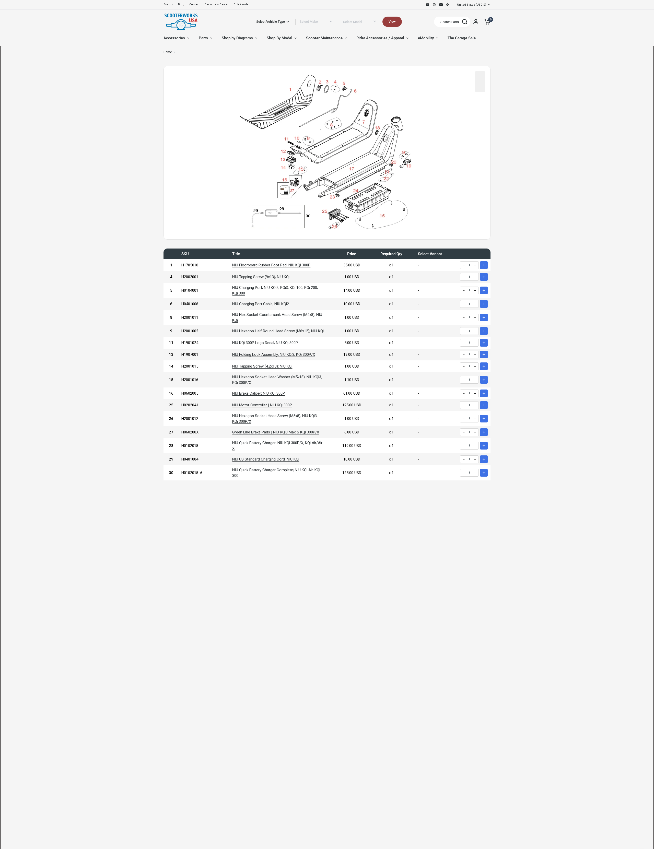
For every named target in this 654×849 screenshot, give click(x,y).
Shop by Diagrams (237, 38)
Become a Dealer (216, 4)
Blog (181, 4)
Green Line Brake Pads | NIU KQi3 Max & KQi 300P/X (275, 432)
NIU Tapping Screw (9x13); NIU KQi (260, 277)
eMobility (426, 38)
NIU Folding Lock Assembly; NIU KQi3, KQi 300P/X (273, 354)
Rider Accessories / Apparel (380, 38)
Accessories (174, 38)
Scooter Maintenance (324, 38)
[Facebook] (427, 4)
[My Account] (475, 21)
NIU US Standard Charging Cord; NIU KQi (265, 459)
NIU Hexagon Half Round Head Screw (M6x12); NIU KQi (278, 331)
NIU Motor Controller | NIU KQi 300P (262, 405)
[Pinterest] (447, 4)
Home (168, 52)
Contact (194, 4)
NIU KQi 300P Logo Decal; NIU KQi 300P (265, 342)
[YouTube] (441, 4)
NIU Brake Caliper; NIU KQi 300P (258, 393)
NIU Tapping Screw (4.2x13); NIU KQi (262, 366)
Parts (203, 38)
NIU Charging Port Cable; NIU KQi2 (260, 304)
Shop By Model (279, 38)
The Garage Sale (462, 38)
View (392, 21)
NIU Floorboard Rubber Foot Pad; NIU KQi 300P (271, 265)
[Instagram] (434, 4)
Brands (168, 4)
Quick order (241, 4)
